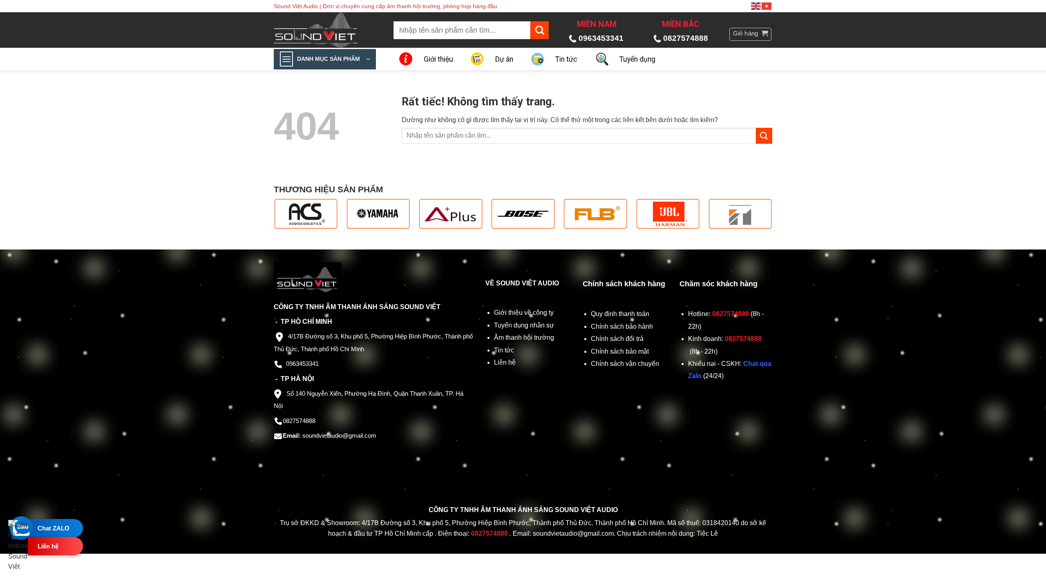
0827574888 (685, 38)
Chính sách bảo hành (622, 326)
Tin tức (566, 59)
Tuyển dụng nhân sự (524, 325)
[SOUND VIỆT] (321, 30)
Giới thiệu (438, 59)
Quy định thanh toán (622, 313)
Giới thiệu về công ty (524, 312)
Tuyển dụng (637, 59)
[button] (750, 34)
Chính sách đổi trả (618, 338)
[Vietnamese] (767, 6)
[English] (756, 6)
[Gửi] (539, 30)
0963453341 (601, 38)
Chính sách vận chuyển (626, 363)
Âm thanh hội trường (524, 337)
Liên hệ (505, 362)
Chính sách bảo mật (620, 351)
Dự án (504, 59)
